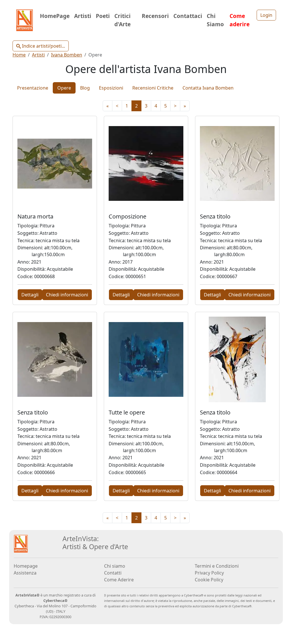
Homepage (26, 566)
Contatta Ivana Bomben (208, 88)
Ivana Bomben (66, 55)
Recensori (155, 16)
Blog (85, 88)
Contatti (112, 573)
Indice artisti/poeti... (43, 46)
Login (266, 15)
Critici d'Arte (122, 20)
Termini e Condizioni (217, 566)
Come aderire (240, 20)
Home (19, 55)
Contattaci (187, 16)
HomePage (55, 16)
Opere (64, 88)
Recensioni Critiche (152, 88)
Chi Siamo (215, 20)
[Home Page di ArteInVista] (21, 543)
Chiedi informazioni (67, 295)
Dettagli (29, 295)
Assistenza (25, 573)
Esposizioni (111, 88)
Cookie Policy (209, 580)
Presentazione (32, 88)
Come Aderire (119, 580)
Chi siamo (114, 566)
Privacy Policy (209, 573)
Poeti (103, 16)
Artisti (82, 16)
